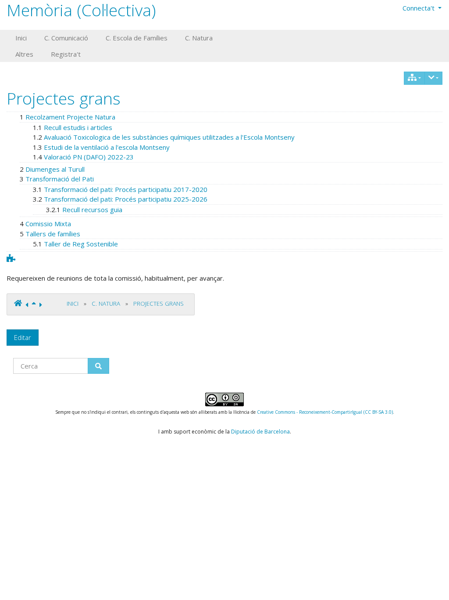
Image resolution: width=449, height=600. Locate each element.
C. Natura (106, 303)
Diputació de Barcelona (260, 431)
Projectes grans (64, 98)
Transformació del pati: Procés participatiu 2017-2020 (125, 189)
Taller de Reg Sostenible (81, 243)
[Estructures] (414, 78)
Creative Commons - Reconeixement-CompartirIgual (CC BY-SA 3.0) (325, 412)
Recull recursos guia (92, 209)
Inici (72, 303)
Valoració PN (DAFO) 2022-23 (89, 156)
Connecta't (419, 8)
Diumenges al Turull (55, 169)
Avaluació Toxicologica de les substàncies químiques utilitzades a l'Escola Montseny (169, 137)
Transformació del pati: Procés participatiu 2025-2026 (125, 199)
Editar (22, 337)
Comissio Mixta (48, 223)
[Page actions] (433, 78)
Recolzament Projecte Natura (70, 116)
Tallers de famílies (52, 233)
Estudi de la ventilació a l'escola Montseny (107, 147)
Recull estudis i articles (78, 127)
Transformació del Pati (59, 178)
